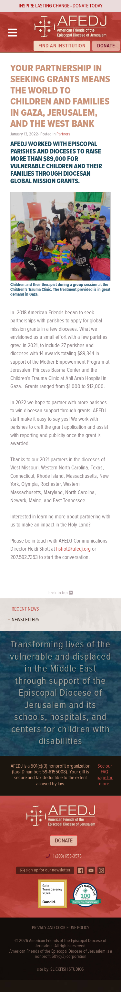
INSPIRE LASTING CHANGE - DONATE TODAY (61, 6)
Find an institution (62, 46)
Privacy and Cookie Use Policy (60, 928)
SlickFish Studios (67, 969)
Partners (63, 134)
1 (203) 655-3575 (67, 856)
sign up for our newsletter (48, 870)
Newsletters (25, 619)
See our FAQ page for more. (104, 775)
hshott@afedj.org (73, 549)
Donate (106, 46)
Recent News (25, 609)
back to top (58, 592)
